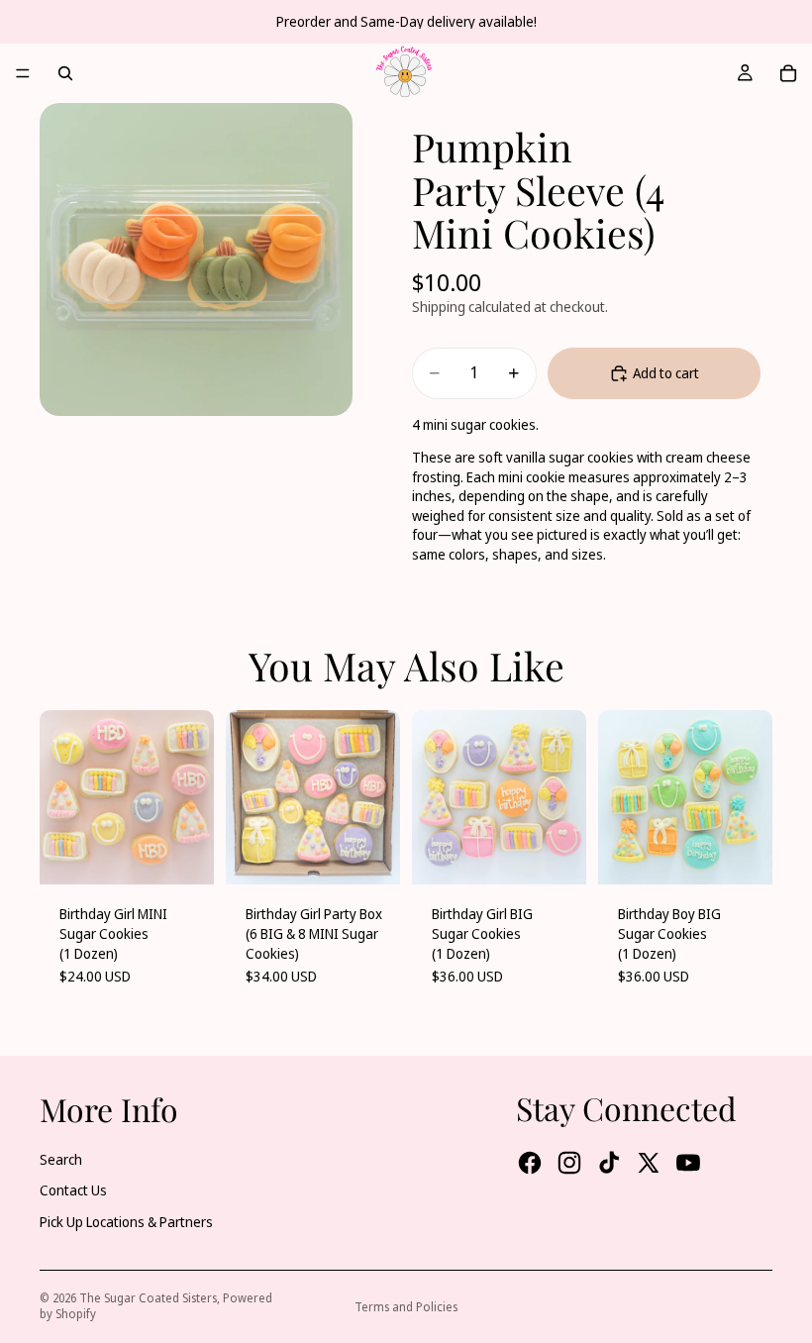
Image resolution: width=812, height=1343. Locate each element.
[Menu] (23, 73)
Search (61, 1159)
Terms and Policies (406, 1306)
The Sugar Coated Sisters (148, 1298)
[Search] (65, 73)
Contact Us (73, 1190)
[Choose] (183, 855)
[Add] (369, 855)
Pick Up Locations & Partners (126, 1221)
